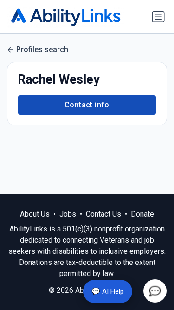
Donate (142, 214)
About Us (35, 214)
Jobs (67, 214)
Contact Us (103, 214)
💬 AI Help (107, 291)
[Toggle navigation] (158, 17)
